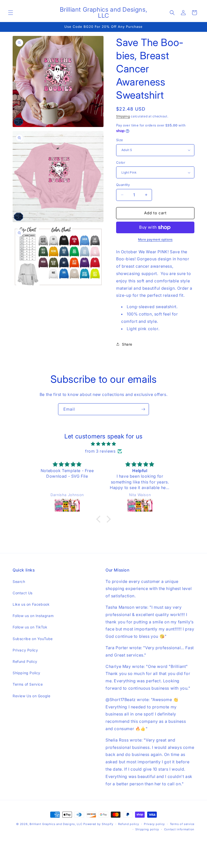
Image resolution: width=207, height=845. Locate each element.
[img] (103, 444)
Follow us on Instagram (33, 616)
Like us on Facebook (31, 604)
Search (19, 581)
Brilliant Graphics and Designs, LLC (56, 824)
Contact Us (23, 593)
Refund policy (128, 824)
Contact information (179, 829)
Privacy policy (154, 824)
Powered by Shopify (98, 824)
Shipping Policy (26, 673)
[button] (10, 12)
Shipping (123, 116)
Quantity (123, 185)
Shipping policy (147, 829)
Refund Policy (25, 661)
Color (120, 162)
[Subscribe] (143, 409)
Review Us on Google (31, 696)
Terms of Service (28, 684)
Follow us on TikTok (30, 627)
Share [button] (127, 344)
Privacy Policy (25, 650)
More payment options (155, 239)
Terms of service (182, 824)
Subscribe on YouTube (33, 639)
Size (119, 140)
